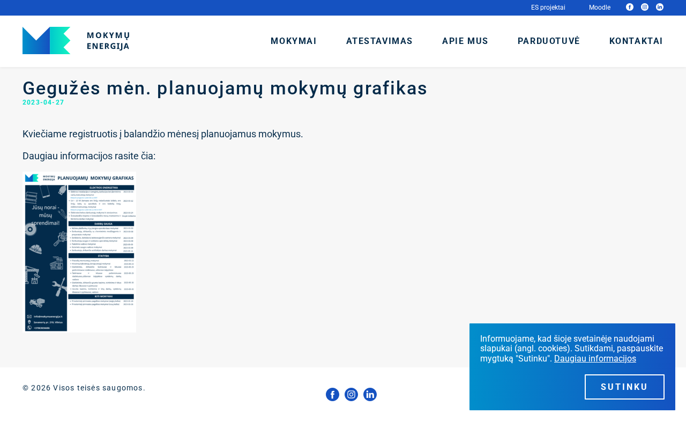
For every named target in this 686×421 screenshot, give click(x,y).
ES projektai (548, 7)
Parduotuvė (549, 41)
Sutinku (624, 387)
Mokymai (294, 41)
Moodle (599, 7)
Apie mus (465, 41)
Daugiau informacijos (595, 358)
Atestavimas (380, 41)
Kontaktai (636, 41)
